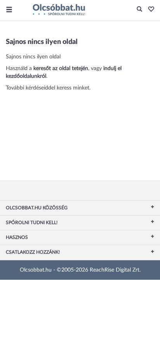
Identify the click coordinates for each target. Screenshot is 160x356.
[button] (149, 9)
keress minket (73, 88)
